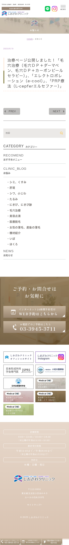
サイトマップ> (34, 505)
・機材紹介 (14, 233)
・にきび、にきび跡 (19, 204)
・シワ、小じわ (16, 193)
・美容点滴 (14, 216)
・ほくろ (12, 244)
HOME (30, 39)
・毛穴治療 (14, 210)
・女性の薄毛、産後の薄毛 (24, 227)
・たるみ (12, 199)
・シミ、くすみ (16, 182)
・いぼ (11, 238)
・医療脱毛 (14, 221)
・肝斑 (11, 187)
